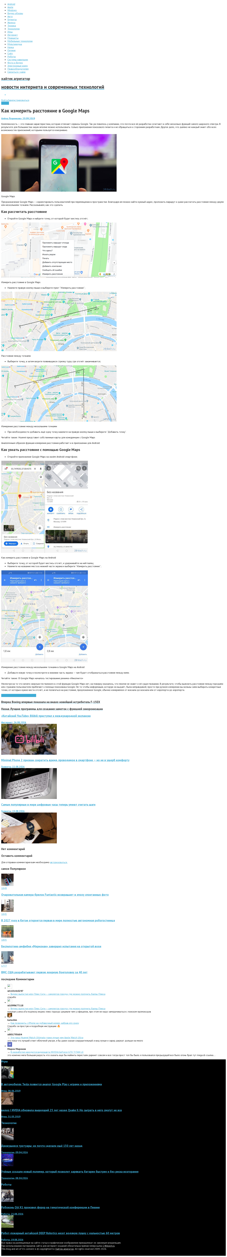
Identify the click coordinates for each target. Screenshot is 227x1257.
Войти (4, 100)
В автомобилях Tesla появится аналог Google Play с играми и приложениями (51, 1084)
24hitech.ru (109, 1245)
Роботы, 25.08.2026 (12, 1213)
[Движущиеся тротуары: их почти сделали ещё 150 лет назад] (7, 1139)
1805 (4, 939)
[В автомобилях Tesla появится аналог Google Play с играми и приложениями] (7, 1077)
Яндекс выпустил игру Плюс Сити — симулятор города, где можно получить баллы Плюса (58, 994)
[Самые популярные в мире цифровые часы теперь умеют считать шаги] (29, 842)
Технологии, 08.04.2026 (14, 1178)
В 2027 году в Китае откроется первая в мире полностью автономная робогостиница (58, 920)
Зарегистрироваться (18, 100)
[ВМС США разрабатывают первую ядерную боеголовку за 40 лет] (7, 962)
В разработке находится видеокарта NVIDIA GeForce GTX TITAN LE (47, 1052)
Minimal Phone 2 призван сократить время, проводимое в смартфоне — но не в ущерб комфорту (65, 760)
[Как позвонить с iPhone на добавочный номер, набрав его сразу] (9, 1016)
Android (5, 103)
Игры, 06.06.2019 (10, 1090)
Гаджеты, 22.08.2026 (13, 766)
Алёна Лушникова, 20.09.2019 (18, 118)
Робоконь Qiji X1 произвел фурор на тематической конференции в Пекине (50, 1207)
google (12, 695)
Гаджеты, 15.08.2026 (13, 811)
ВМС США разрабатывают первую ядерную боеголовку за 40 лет (44, 972)
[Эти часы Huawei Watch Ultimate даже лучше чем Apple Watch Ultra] (9, 1031)
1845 (4, 914)
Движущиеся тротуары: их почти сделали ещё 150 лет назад (41, 1146)
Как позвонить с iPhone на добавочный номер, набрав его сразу (45, 1023)
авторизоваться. (58, 862)
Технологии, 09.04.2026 (14, 1152)
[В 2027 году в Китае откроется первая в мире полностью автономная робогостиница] (7, 911)
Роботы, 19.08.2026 (12, 1239)
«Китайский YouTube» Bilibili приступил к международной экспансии (46, 716)
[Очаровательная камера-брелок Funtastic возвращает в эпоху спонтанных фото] (7, 885)
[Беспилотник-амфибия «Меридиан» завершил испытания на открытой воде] (7, 936)
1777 (4, 965)
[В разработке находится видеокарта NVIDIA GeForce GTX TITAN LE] (9, 1045)
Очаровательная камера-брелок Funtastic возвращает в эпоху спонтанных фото (55, 894)
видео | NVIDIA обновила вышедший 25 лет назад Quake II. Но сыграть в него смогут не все (61, 1110)
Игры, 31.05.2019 (10, 1116)
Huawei (20, 695)
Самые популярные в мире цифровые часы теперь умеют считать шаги (48, 804)
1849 (4, 888)
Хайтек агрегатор (64, 1248)
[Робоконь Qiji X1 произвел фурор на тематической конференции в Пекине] (7, 1200)
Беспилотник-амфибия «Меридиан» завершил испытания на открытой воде (51, 946)
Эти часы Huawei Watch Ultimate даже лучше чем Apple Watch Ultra (47, 1037)
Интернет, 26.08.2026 (13, 722)
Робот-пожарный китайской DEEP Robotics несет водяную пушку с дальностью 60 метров (60, 1233)
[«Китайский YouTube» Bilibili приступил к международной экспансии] (29, 753)
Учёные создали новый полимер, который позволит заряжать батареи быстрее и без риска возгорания (69, 1171)
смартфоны (30, 695)
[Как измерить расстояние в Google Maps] (59, 190)
